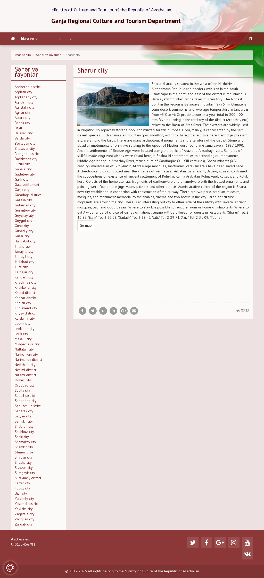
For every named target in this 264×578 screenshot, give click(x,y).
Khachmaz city (25, 282)
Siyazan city (24, 468)
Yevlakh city (24, 509)
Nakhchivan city (26, 354)
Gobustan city (25, 205)
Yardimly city (24, 499)
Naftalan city (24, 349)
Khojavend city (26, 308)
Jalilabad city (24, 262)
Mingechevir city (27, 344)
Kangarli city (24, 277)
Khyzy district (25, 313)
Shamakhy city (25, 442)
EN (251, 39)
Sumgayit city (25, 473)
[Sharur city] (134, 311)
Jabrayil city (23, 257)
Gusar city (22, 236)
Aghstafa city (24, 107)
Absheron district (27, 87)
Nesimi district (25, 370)
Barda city (22, 138)
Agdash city (23, 92)
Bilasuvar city (25, 149)
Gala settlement (27, 185)
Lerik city (21, 334)
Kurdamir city (25, 318)
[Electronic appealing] (10, 567)
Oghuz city (23, 380)
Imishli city (23, 246)
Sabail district (25, 396)
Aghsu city (22, 113)
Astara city (22, 118)
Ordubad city (25, 385)
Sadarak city (24, 411)
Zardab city (23, 524)
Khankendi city (26, 288)
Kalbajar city (24, 272)
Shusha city (23, 463)
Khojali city (23, 303)
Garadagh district (28, 195)
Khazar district (25, 298)
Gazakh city (23, 200)
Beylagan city (25, 143)
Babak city (22, 123)
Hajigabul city (25, 241)
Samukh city (24, 421)
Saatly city (22, 390)
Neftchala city (25, 365)
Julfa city (21, 267)
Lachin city (22, 324)
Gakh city (21, 179)
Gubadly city (24, 231)
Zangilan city (24, 519)
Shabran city (24, 426)
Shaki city (22, 437)
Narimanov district (28, 360)
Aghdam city (24, 102)
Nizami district (25, 375)
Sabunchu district (27, 406)
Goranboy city (25, 210)
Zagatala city (25, 514)
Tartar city (22, 483)
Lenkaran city (25, 329)
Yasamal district (26, 504)
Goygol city (23, 221)
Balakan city (24, 133)
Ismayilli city (24, 251)
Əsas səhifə (23, 55)
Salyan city (23, 416)
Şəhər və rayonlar (48, 55)
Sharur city (24, 452)
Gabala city (23, 169)
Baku (18, 128)
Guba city (22, 226)
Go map (86, 225)
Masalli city (23, 339)
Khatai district (25, 293)
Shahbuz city (24, 432)
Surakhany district (28, 478)
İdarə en (27, 39)
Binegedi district (27, 154)
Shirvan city (23, 457)
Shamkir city (24, 447)
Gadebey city (25, 174)
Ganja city (22, 190)
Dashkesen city (26, 159)
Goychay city (24, 215)
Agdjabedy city (26, 97)
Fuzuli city (22, 164)
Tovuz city (22, 488)
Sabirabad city (26, 401)
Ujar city (21, 493)
